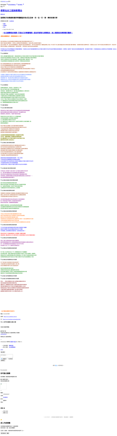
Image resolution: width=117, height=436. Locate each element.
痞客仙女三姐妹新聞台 (11, 10)
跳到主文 (3, 14)
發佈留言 (3, 360)
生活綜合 (11, 21)
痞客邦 (12, 341)
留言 (15, 341)
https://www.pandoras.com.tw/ (10, 316)
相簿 (4, 23)
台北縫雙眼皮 (12, 347)
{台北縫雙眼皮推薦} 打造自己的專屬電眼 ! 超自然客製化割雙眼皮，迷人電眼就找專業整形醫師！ (38, 33)
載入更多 (3, 352)
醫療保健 (11, 345)
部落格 (4, 25)
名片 (4, 27)
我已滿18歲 (3, 433)
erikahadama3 (3, 334)
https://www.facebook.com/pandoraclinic (12, 319)
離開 (8, 433)
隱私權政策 (66, 417)
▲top (2, 349)
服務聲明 (71, 417)
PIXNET (48, 417)
